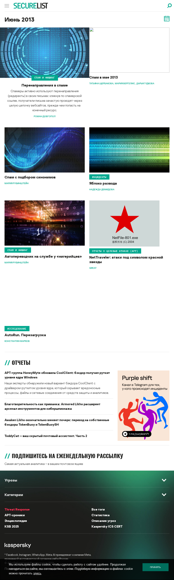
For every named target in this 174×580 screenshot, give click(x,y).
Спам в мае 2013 (103, 77)
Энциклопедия (16, 521)
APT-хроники (15, 515)
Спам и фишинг (44, 77)
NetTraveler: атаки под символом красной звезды (126, 259)
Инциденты (99, 176)
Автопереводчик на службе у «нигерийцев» (43, 256)
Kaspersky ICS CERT (107, 526)
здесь (37, 573)
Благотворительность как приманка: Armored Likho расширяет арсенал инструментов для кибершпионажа (52, 406)
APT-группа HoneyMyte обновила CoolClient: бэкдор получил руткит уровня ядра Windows (57, 375)
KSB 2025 (12, 526)
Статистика (101, 515)
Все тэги (98, 509)
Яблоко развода (103, 183)
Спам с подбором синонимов (30, 177)
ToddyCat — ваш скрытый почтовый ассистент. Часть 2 (46, 436)
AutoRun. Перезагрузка (25, 335)
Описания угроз (104, 521)
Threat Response (17, 509)
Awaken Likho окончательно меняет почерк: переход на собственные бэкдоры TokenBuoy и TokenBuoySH (57, 422)
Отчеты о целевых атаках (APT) (115, 250)
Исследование (17, 328)
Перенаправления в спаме (45, 85)
